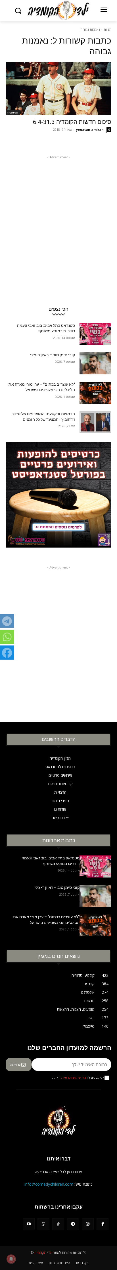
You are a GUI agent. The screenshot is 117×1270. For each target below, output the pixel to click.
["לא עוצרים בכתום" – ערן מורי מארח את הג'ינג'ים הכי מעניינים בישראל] (95, 393)
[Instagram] (88, 1224)
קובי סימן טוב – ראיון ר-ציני (52, 355)
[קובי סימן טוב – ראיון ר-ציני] (95, 363)
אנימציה (12, 112)
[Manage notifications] (11, 1258)
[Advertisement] (58, 218)
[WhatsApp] (43, 1224)
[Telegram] (73, 1224)
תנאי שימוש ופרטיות (74, 1078)
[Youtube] (29, 1224)
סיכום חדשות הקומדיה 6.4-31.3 (72, 122)
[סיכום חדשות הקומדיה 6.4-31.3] (58, 88)
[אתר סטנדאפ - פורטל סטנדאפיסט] (58, 498)
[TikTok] (58, 1224)
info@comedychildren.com (48, 1184)
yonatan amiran (90, 129)
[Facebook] (102, 1224)
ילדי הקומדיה (43, 1252)
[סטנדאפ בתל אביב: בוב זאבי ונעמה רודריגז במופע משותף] (95, 334)
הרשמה (15, 1064)
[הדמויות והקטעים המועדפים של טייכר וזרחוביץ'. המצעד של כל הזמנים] (95, 422)
